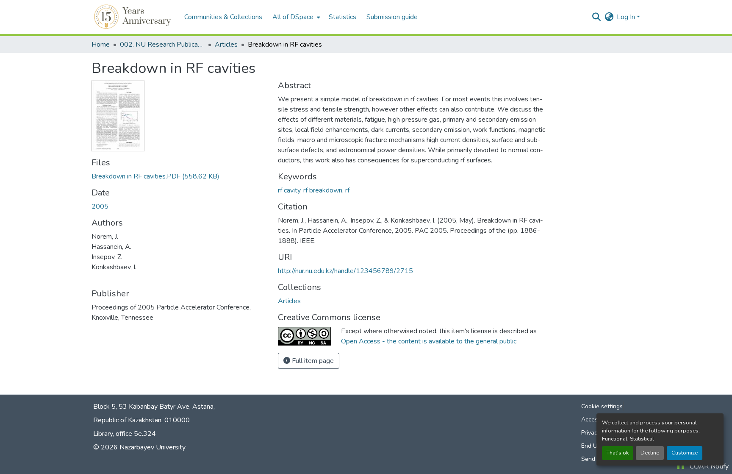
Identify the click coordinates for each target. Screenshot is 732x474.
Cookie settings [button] (602, 406)
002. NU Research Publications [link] (162, 44)
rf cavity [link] (289, 190)
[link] (180, 176)
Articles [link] (226, 44)
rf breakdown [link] (322, 190)
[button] (134, 17)
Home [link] (101, 44)
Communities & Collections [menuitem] (223, 17)
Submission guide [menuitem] (392, 17)
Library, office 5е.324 (124, 433)
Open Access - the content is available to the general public (428, 341)
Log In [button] (627, 17)
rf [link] (347, 190)
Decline (649, 453)
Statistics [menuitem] (342, 17)
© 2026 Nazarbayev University (139, 447)
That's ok (618, 453)
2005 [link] (100, 206)
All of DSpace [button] (292, 17)
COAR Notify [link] (709, 466)
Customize (684, 453)
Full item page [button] (312, 360)
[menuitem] (295, 17)
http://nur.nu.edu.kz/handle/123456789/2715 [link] (345, 271)
